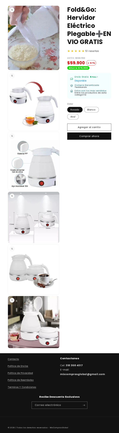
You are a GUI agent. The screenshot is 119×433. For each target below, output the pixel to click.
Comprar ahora (89, 136)
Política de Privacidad (20, 373)
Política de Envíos (18, 366)
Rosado (75, 109)
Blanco (91, 109)
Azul (73, 116)
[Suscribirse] (83, 405)
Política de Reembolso (21, 380)
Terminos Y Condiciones (22, 387)
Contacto (13, 359)
